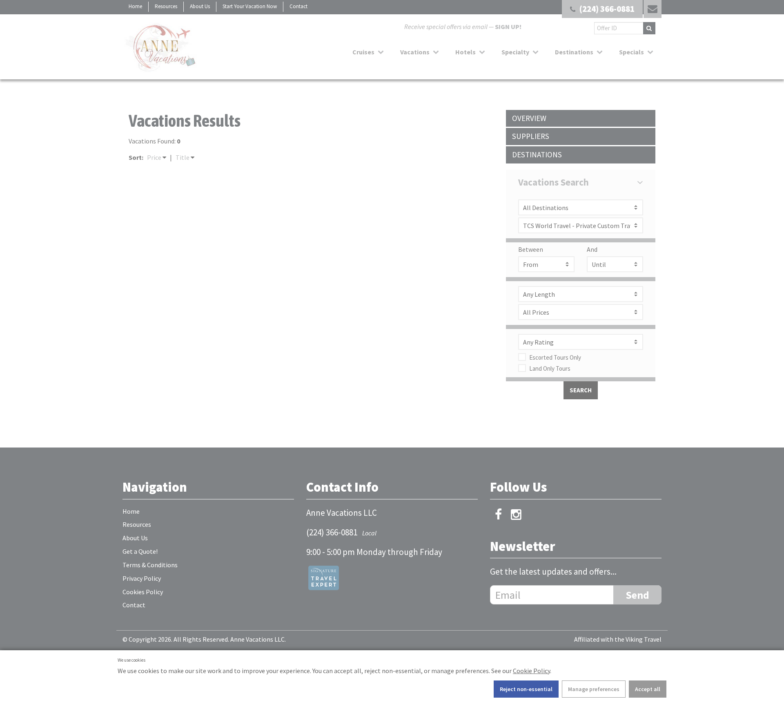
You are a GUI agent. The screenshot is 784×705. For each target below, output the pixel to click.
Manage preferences (593, 689)
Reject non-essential (526, 689)
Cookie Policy (531, 671)
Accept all (647, 689)
